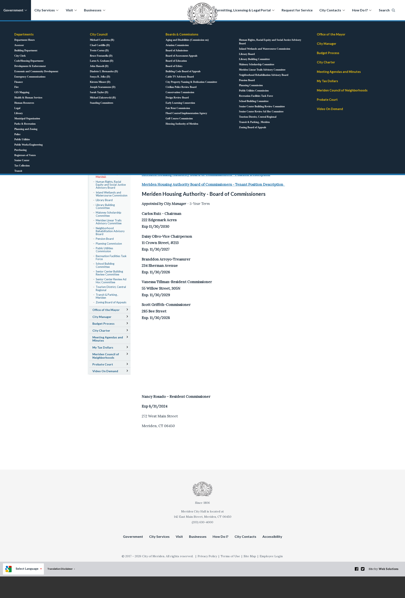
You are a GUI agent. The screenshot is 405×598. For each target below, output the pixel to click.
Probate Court (327, 99)
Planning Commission (251, 85)
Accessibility (272, 536)
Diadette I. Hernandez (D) (104, 71)
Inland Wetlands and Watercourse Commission (264, 48)
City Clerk (20, 55)
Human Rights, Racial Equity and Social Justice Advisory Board (270, 41)
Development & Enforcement (30, 66)
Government (13, 10)
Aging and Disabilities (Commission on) (187, 39)
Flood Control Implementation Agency (186, 113)
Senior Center (21, 160)
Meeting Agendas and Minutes (345, 72)
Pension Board (247, 80)
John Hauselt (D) (99, 66)
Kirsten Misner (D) (100, 81)
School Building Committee (254, 101)
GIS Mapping (21, 92)
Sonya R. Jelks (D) (100, 76)
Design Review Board (177, 97)
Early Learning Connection (180, 102)
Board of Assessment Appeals (181, 55)
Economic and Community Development (36, 71)
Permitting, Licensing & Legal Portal (243, 10)
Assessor (19, 45)
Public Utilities (22, 139)
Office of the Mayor (331, 34)
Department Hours (24, 39)
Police (17, 134)
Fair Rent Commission (178, 108)
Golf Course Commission (179, 118)
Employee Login (271, 556)
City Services (44, 10)
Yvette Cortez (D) (99, 50)
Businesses (92, 10)
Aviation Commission (177, 45)
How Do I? (360, 10)
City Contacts (330, 10)
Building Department (25, 50)
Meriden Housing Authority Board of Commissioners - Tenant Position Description (213, 184)
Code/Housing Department (28, 60)
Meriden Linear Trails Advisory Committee (262, 69)
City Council (99, 34)
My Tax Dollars (327, 81)
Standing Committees (101, 102)
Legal (17, 108)
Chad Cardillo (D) (100, 45)
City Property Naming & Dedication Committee (191, 81)
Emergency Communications (30, 76)
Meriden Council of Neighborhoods (342, 90)
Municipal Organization (27, 118)
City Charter (326, 62)
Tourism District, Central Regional (257, 116)
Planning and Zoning (25, 129)
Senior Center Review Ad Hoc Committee (261, 111)
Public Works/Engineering (28, 144)
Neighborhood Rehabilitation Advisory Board (263, 75)
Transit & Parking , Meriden (254, 122)
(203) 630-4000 (202, 522)
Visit (69, 10)
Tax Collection (22, 165)
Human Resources (24, 102)
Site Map (250, 556)
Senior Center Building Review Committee (262, 106)
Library (18, 113)
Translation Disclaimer (60, 568)
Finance (18, 81)
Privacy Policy (207, 556)
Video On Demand (330, 109)
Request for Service (297, 10)
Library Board (247, 54)
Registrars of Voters (25, 155)
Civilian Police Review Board (181, 87)
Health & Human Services (28, 97)
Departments (24, 34)
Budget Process (328, 53)
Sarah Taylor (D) (99, 92)
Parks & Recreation (25, 123)
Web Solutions (388, 569)
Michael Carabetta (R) (102, 39)
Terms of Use (230, 556)
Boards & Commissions (182, 34)
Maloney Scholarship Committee (256, 64)
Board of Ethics (174, 66)
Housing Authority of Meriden (182, 123)
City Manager (326, 43)
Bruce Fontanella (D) (101, 55)
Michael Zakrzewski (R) (103, 97)
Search (384, 10)
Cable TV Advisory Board (180, 76)
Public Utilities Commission (254, 90)
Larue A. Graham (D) (101, 60)
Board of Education (176, 60)
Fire (16, 87)
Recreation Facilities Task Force (256, 95)
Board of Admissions (177, 50)
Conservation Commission (180, 92)
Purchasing (20, 149)
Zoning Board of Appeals (252, 127)
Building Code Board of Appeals (183, 71)
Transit (18, 170)
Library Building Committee (254, 59)
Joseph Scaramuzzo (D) (102, 87)
